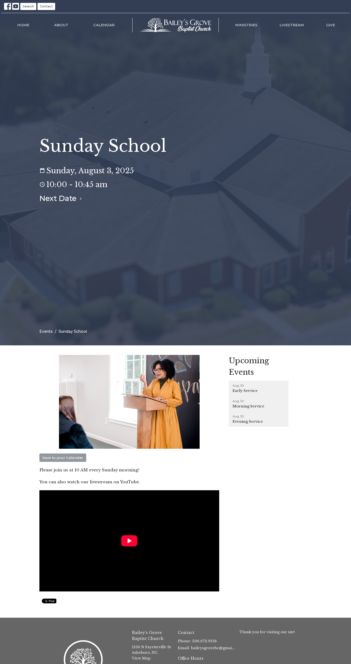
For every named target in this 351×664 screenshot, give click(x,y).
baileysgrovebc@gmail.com (213, 648)
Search (28, 6)
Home (23, 25)
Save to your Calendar (62, 457)
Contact (46, 6)
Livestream (292, 25)
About (61, 25)
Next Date (58, 198)
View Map (141, 658)
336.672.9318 (204, 641)
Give (330, 25)
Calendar (104, 25)
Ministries (246, 25)
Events (46, 331)
